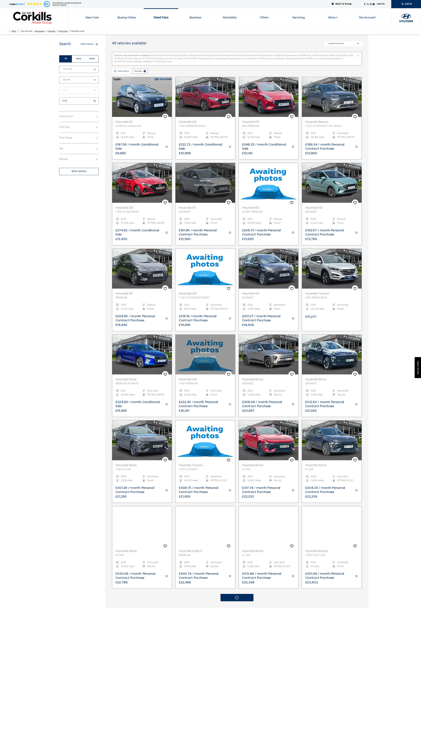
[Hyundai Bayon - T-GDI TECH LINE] (332, 523)
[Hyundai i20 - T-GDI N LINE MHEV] (142, 180)
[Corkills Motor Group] (37, 18)
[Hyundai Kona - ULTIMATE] (205, 695)
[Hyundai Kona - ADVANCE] (268, 351)
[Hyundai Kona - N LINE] (268, 437)
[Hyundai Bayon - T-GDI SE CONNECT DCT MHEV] (332, 94)
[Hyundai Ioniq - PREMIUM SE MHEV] (142, 351)
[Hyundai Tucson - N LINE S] (332, 609)
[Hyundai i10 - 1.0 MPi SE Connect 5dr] (142, 94)
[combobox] (79, 69)
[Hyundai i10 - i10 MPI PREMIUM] (268, 180)
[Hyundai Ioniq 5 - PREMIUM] (205, 523)
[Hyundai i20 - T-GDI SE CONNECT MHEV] (205, 265)
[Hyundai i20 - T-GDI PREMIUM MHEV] (205, 94)
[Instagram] (370, 4)
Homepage (40, 31)
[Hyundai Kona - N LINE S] (268, 609)
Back (14, 31)
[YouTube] (373, 4)
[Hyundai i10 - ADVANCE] (205, 180)
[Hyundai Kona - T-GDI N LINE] (142, 437)
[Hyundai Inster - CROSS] (205, 609)
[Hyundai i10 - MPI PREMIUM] (268, 94)
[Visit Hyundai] (406, 18)
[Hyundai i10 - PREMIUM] (142, 265)
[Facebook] (364, 4)
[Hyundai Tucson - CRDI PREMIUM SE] (332, 265)
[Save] (165, 113)
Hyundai (51, 31)
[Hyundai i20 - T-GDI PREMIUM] (205, 351)
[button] (89, 69)
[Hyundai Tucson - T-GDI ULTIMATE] (205, 437)
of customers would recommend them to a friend (67, 4)
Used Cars (63, 31)
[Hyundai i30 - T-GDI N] (142, 695)
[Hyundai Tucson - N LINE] (268, 695)
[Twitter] (367, 4)
